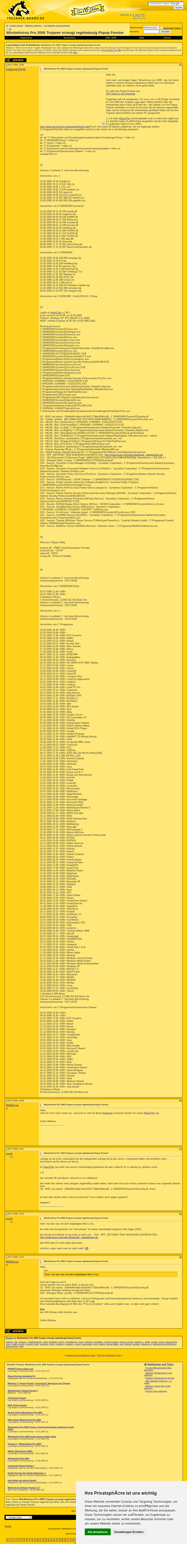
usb (121, 1344)
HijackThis (124, 118)
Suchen (167, 38)
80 (38, 1541)
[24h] (141, 38)
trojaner (102, 1344)
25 (62, 1538)
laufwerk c (139, 1342)
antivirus (9, 1342)
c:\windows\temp (34, 1342)
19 (46, 1538)
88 (59, 1541)
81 (40, 1541)
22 (54, 1538)
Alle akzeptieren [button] (98, 1531)
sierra (52, 1344)
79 (35, 1541)
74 (21, 1541)
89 (62, 1541)
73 (18, 1541)
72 (16, 1541)
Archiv (8, 1526)
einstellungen (71, 1342)
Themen (9, 1338)
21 (51, 1538)
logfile (147, 1342)
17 (40, 1538)
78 (32, 1541)
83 (46, 1541)
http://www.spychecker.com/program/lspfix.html (65, 126)
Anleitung (107, 1113)
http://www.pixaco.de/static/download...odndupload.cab (134, 454)
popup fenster (171, 1342)
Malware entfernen (33, 25)
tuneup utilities (112, 1344)
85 (51, 1541)
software (60, 1344)
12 (27, 1538)
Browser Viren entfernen (156, 1391)
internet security (127, 1342)
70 (10, 1541)
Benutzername (136, 27)
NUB (114, 38)
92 (70, 1541)
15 (35, 1538)
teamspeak (87, 1344)
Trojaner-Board (16, 25)
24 (60, 1538)
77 (29, 1541)
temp (95, 1344)
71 (13, 1541)
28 (71, 1538)
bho (16, 1342)
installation (98, 1342)
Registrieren (26, 38)
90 (65, 1541)
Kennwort (134, 31)
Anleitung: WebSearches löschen (159, 1378)
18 (43, 1538)
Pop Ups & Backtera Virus (109, 1355)
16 (38, 1538)
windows (136, 1344)
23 (57, 1538)
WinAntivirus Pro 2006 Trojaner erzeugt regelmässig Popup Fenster (71, 45)
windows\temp (12, 1346)
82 (43, 1541)
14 (32, 1538)
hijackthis (89, 1342)
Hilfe (108, 38)
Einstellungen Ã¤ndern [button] (129, 1531)
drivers (62, 1342)
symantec (69, 1344)
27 (68, 1538)
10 (21, 1538)
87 (57, 1541)
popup (161, 1342)
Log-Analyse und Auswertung (57, 25)
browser (22, 1342)
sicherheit (44, 1344)
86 (54, 1541)
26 (65, 1538)
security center (32, 1344)
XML (75, 52)
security (21, 1344)
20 (49, 1538)
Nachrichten (69, 38)
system (78, 1344)
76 (27, 1541)
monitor (154, 1342)
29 (73, 1538)
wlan (22, 1346)
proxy (8, 1344)
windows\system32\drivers (164, 1344)
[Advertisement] (70, 98)
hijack (81, 1342)
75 (24, 1541)
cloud (45, 1342)
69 (7, 1541)
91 (68, 1541)
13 (29, 1538)
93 (73, 1541)
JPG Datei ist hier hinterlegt (120, 93)
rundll (14, 1344)
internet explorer (111, 1342)
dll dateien (53, 1342)
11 (24, 1538)
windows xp (146, 1344)
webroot (127, 1344)
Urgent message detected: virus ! (81, 1355)
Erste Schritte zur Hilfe (111, 50)
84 (48, 1541)
